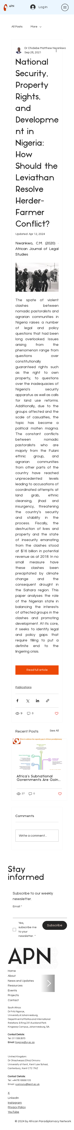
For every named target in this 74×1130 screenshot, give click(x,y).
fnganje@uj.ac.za (25, 1042)
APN (11, 6)
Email (17, 906)
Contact (13, 1000)
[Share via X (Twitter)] (27, 701)
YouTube (13, 1112)
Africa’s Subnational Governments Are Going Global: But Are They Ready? (39, 778)
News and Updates (21, 980)
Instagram (15, 1102)
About (12, 975)
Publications (23, 687)
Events (12, 990)
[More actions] (56, 50)
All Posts (17, 26)
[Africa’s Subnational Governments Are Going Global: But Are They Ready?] (39, 754)
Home (12, 970)
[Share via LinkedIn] (37, 701)
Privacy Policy (17, 1107)
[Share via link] (48, 701)
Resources (15, 985)
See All (54, 730)
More (34, 26)
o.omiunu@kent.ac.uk (27, 1084)
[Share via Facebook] (17, 701)
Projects (13, 995)
